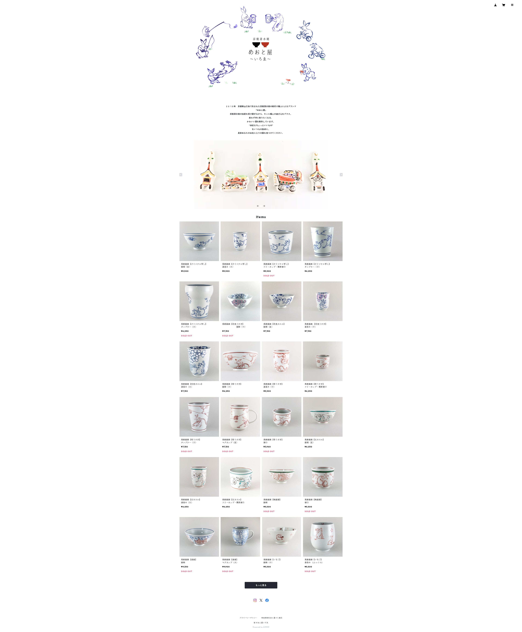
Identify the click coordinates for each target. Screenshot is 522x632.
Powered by (258, 627)
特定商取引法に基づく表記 (271, 618)
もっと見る (261, 585)
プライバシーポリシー (248, 618)
